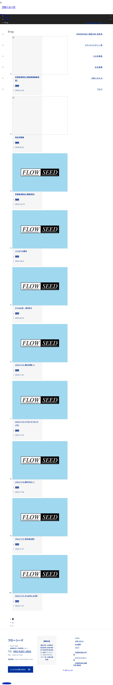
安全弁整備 (19, 137)
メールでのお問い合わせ (18, 669)
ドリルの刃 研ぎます (23, 308)
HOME (77, 638)
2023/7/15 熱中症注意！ (25, 539)
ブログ (100, 89)
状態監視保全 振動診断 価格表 (89, 34)
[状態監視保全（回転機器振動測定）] (40, 74)
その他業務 (98, 56)
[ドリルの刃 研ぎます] (40, 305)
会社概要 (99, 67)
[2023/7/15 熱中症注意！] (40, 536)
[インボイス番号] (40, 248)
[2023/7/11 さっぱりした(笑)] (40, 593)
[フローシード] (8, 7)
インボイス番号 (21, 251)
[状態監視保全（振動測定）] (40, 191)
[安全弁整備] (40, 134)
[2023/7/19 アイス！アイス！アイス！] (40, 419)
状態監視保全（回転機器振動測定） (27, 78)
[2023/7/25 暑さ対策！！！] (40, 362)
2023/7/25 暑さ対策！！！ (25, 365)
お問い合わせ (97, 78)
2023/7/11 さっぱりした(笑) (26, 596)
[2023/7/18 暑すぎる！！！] (40, 479)
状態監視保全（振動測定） (25, 194)
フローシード (69, 670)
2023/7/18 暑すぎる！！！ (25, 482)
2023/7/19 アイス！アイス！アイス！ (26, 423)
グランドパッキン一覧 (94, 45)
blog (17, 86)
